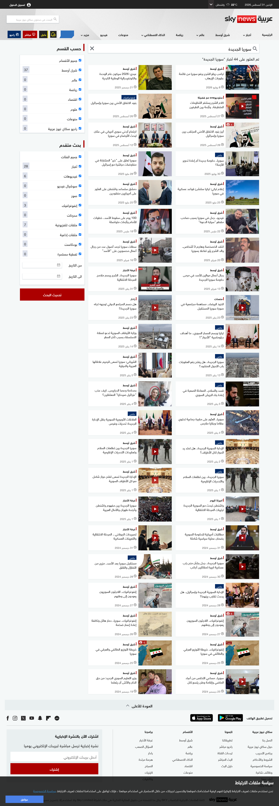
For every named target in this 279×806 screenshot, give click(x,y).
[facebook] (8, 718)
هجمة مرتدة (146, 759)
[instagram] (15, 718)
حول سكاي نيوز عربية (260, 746)
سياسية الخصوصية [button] (44, 790)
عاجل (43, 34)
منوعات (123, 34)
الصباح (149, 765)
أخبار (248, 34)
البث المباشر (225, 759)
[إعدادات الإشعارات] (53, 34)
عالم (201, 34)
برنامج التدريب (264, 752)
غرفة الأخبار (146, 740)
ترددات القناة (225, 752)
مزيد (86, 34)
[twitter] (23, 718)
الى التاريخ (75, 276)
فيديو (103, 34)
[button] (30, 34)
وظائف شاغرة (264, 772)
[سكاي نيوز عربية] (248, 19)
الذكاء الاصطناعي (154, 34)
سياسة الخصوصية (261, 765)
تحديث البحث (52, 294)
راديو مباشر (225, 746)
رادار (150, 752)
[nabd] (56, 718)
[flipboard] (48, 718)
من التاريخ (75, 265)
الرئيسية (267, 34)
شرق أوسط (222, 34)
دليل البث (226, 765)
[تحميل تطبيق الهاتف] (216, 718)
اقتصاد (188, 765)
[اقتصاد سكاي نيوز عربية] (66, 34)
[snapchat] (40, 718)
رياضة (179, 34)
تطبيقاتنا (227, 740)
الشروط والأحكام (262, 759)
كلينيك (149, 772)
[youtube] (31, 718)
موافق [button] (24, 799)
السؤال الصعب (144, 746)
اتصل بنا (267, 740)
